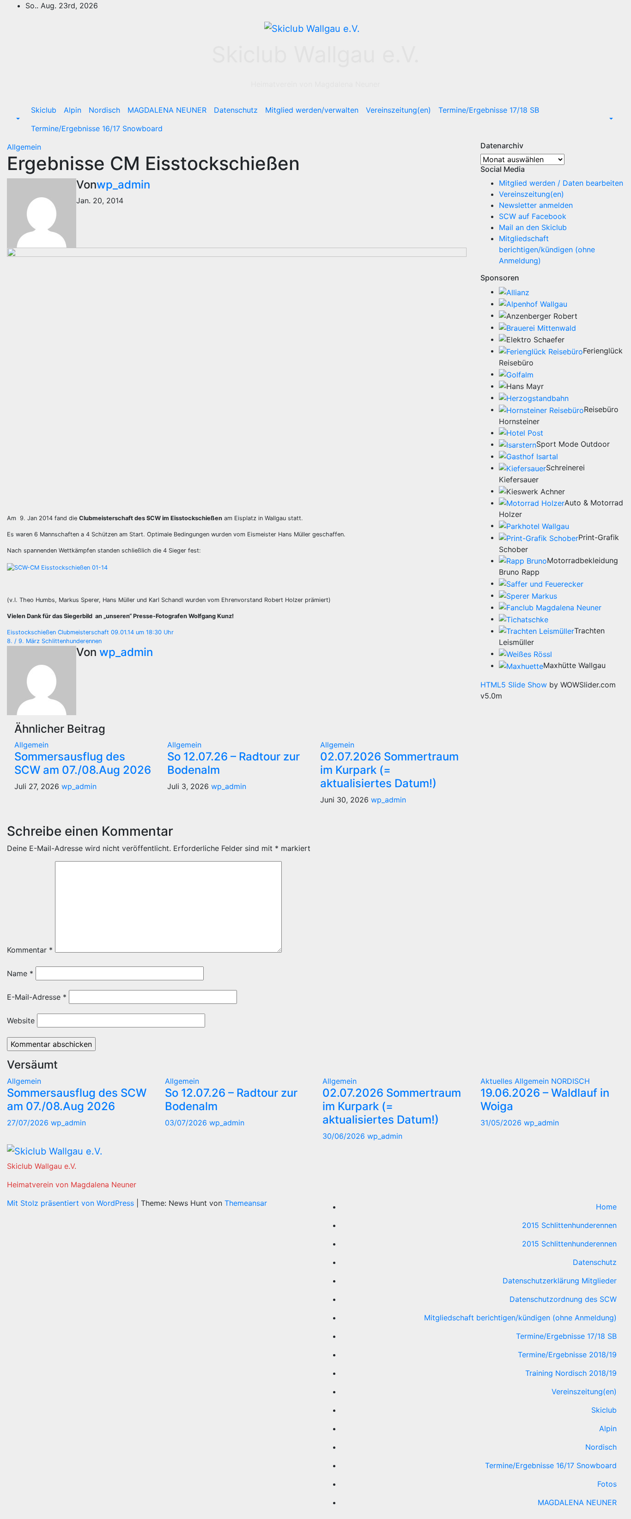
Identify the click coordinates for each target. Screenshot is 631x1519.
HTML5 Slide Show (513, 684)
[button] (17, 119)
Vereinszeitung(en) (398, 110)
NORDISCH (570, 1081)
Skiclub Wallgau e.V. (315, 54)
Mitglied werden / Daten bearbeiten (561, 183)
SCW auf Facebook (532, 216)
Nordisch (104, 110)
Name (20, 973)
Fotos (607, 1484)
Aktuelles (497, 1081)
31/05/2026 (502, 1122)
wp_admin (123, 184)
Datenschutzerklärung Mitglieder (560, 1280)
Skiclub (43, 110)
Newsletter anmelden (536, 205)
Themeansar (245, 1203)
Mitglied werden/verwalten (311, 110)
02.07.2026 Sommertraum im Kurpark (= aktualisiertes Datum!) (389, 770)
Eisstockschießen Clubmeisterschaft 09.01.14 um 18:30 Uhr (90, 632)
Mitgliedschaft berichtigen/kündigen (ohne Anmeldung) (547, 249)
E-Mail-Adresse (37, 997)
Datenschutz (236, 110)
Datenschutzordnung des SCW (563, 1299)
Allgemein (24, 147)
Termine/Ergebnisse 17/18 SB (488, 110)
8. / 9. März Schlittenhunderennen (54, 641)
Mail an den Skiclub (533, 227)
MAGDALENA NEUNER (166, 110)
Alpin (72, 110)
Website (21, 1020)
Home (606, 1206)
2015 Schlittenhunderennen (569, 1225)
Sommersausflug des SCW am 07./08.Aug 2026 (82, 763)
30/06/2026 (344, 1136)
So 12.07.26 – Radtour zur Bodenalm (233, 763)
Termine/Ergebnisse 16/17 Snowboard (97, 128)
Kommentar (30, 949)
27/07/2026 (29, 1122)
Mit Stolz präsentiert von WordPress (71, 1203)
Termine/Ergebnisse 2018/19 (567, 1354)
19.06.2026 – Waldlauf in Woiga (544, 1099)
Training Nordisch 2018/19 (571, 1373)
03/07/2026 (187, 1122)
